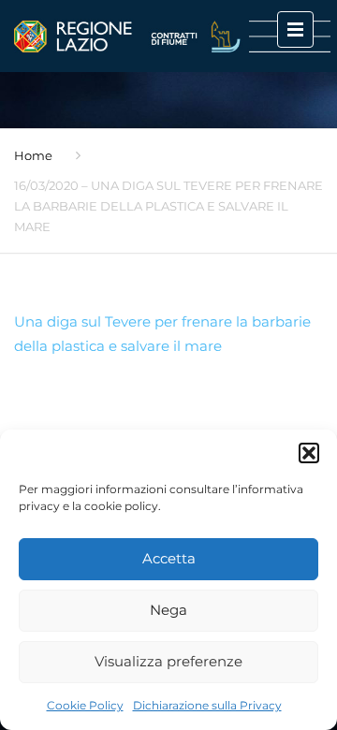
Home (33, 155)
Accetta (169, 558)
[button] (309, 453)
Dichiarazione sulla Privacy (207, 705)
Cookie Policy (85, 705)
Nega (168, 610)
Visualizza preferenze (168, 661)
